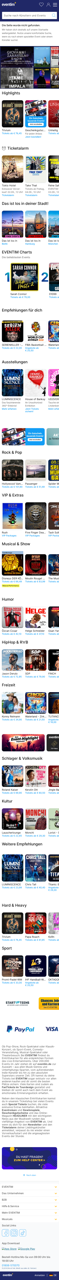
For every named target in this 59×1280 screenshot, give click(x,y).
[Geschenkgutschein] (23, 436)
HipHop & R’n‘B (15, 642)
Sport (7, 948)
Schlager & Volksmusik (22, 758)
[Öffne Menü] (54, 4)
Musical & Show (16, 544)
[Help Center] (29, 1158)
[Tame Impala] (17, 78)
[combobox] (26, 15)
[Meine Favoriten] (41, 4)
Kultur (7, 801)
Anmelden (40, 1275)
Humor (8, 599)
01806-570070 (11, 1265)
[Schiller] (42, 77)
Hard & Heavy (14, 905)
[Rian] (42, 56)
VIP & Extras (13, 495)
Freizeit (8, 685)
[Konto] (48, 4)
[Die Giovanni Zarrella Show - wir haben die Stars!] (17, 57)
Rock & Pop (12, 452)
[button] (29, 1175)
